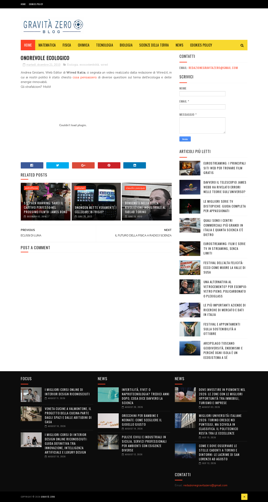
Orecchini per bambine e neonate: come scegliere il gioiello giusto (142, 420)
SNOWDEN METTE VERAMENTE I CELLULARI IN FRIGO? (96, 209)
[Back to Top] (244, 497)
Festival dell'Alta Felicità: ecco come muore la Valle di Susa (225, 267)
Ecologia (72, 65)
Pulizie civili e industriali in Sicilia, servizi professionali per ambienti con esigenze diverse (144, 443)
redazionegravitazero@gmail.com (213, 67)
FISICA (67, 45)
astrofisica (31, 188)
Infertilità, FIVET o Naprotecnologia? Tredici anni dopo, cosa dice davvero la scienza (145, 396)
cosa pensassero (85, 77)
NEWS (179, 45)
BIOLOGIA (126, 45)
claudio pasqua (135, 188)
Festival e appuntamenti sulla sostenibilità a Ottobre (222, 329)
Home (23, 4)
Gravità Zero (48, 496)
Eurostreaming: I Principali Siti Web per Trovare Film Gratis (225, 168)
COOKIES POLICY (36, 4)
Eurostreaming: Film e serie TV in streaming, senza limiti (225, 248)
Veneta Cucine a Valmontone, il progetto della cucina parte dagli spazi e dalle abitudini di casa (68, 415)
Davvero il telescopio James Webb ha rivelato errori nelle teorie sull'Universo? (225, 187)
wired (104, 65)
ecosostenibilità (89, 65)
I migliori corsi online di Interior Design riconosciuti (67, 391)
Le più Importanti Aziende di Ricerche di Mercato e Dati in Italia (225, 310)
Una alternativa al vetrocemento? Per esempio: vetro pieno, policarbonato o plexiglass (225, 288)
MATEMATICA (47, 45)
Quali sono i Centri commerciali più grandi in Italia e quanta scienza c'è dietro (223, 227)
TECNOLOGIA (104, 45)
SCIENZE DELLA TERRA (154, 45)
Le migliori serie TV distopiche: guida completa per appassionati (225, 206)
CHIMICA (84, 45)
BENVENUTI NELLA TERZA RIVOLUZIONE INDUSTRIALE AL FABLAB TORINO (145, 207)
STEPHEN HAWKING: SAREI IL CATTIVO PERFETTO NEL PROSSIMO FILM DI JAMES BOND (45, 207)
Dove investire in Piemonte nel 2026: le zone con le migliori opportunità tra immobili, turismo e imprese (222, 396)
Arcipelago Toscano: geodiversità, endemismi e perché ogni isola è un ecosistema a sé (223, 350)
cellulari (80, 188)
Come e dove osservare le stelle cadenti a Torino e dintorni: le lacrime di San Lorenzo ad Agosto (219, 452)
